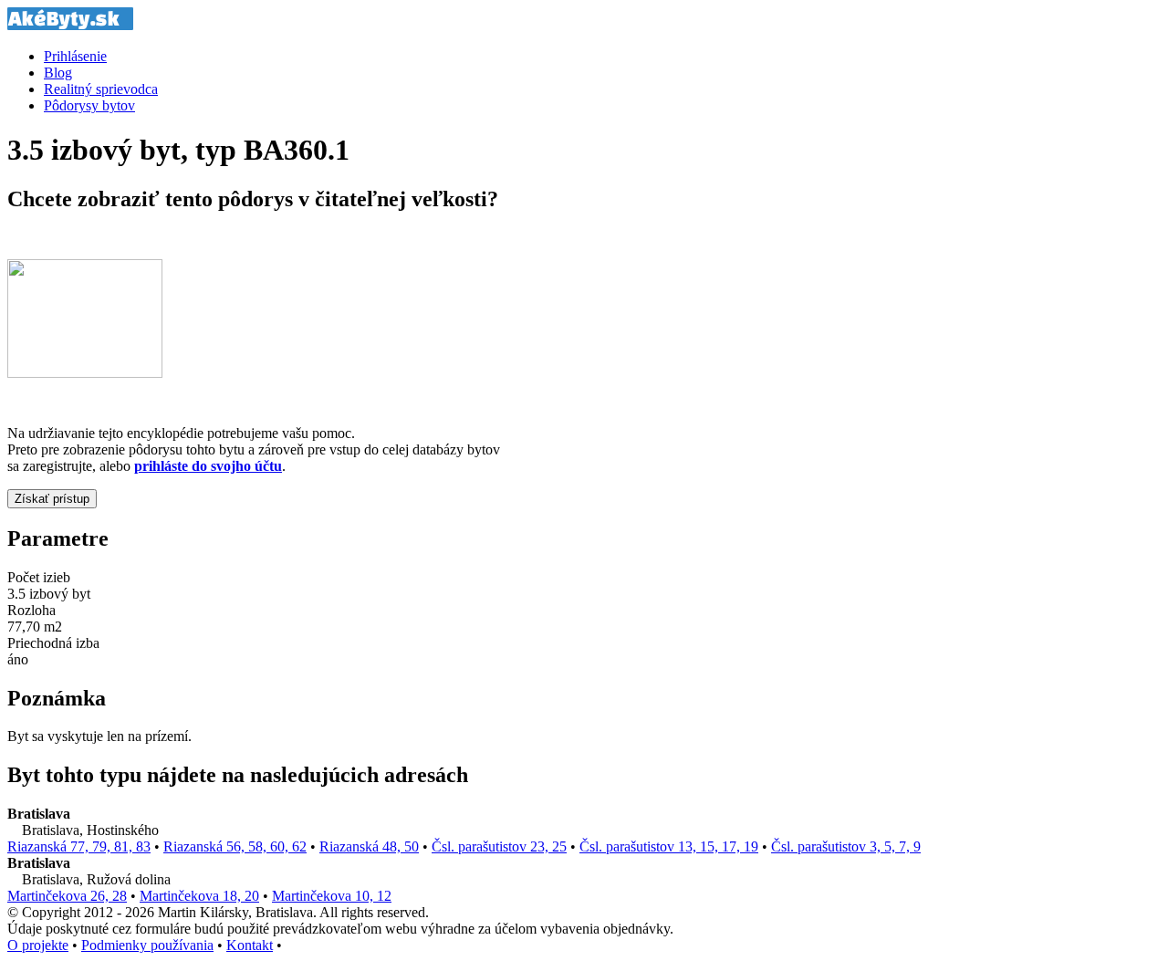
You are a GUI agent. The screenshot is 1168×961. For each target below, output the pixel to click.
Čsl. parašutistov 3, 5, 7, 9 (846, 846)
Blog (58, 72)
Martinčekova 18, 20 (199, 896)
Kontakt (249, 945)
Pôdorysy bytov (89, 105)
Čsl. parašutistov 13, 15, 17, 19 (668, 846)
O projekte (37, 945)
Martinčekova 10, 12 (331, 896)
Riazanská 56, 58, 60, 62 (235, 846)
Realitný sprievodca (101, 89)
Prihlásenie (75, 56)
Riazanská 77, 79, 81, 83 (79, 846)
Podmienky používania (147, 945)
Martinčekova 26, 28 (67, 896)
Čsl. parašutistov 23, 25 (499, 846)
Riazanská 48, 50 (369, 846)
